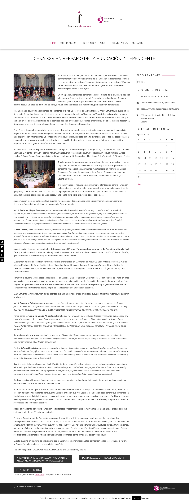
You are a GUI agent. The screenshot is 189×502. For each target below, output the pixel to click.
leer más (145, 498)
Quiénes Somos (68, 43)
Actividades (89, 43)
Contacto (137, 43)
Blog (102, 43)
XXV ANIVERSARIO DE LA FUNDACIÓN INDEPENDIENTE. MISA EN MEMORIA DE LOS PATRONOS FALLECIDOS (42, 459)
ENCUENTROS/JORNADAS (42, 450)
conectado (39, 474)
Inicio (53, 43)
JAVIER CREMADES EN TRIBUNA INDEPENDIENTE (103, 458)
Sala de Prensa (120, 43)
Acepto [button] (136, 498)
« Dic (139, 184)
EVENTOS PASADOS (59, 450)
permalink (82, 450)
